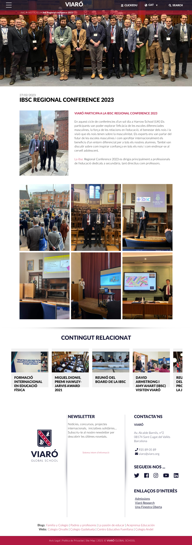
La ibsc (78, 159)
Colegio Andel (144, 529)
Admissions (142, 498)
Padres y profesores (83, 525)
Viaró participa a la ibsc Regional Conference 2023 (115, 113)
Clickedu (130, 5)
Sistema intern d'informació (95, 452)
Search (177, 5)
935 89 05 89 (147, 449)
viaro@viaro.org (149, 453)
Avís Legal (54, 541)
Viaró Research (145, 502)
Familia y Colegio (57, 525)
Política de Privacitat (73, 541)
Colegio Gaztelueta (82, 529)
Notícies (34, 12)
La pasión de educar (111, 525)
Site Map (90, 541)
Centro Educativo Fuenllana (115, 529)
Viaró (73, 5)
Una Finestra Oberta (148, 507)
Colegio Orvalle (58, 529)
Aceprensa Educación (141, 525)
